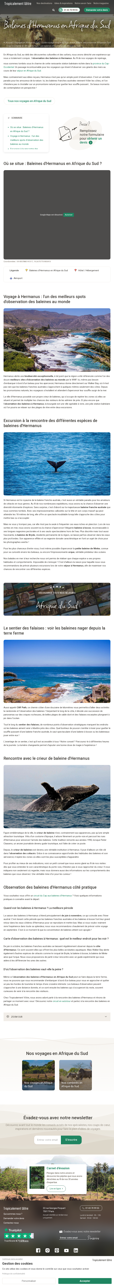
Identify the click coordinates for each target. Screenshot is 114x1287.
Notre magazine (101, 3)
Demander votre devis (14, 1218)
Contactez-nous (11, 1223)
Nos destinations (44, 3)
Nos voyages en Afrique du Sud (38, 1084)
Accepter (85, 1281)
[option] (38, 1075)
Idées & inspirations (63, 3)
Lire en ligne (55, 1188)
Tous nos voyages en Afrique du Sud (29, 101)
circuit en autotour (62, 1001)
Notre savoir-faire (83, 3)
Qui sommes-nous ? (13, 1214)
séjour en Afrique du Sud (29, 70)
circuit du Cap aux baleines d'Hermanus (53, 895)
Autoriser (68, 215)
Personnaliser (29, 1281)
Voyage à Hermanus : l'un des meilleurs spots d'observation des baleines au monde (26, 140)
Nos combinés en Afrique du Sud (71, 1084)
